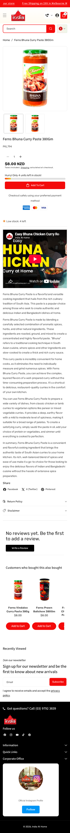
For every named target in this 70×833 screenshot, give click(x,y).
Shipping (25, 167)
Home (6, 40)
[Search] (50, 29)
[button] (5, 15)
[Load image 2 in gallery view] (35, 124)
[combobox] (29, 28)
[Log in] (57, 15)
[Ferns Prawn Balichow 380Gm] (44, 589)
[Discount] (62, 28)
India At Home (39, 826)
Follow (31, 809)
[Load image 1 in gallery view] (13, 124)
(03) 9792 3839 (45, 708)
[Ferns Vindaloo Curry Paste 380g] (18, 589)
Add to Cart (18, 626)
